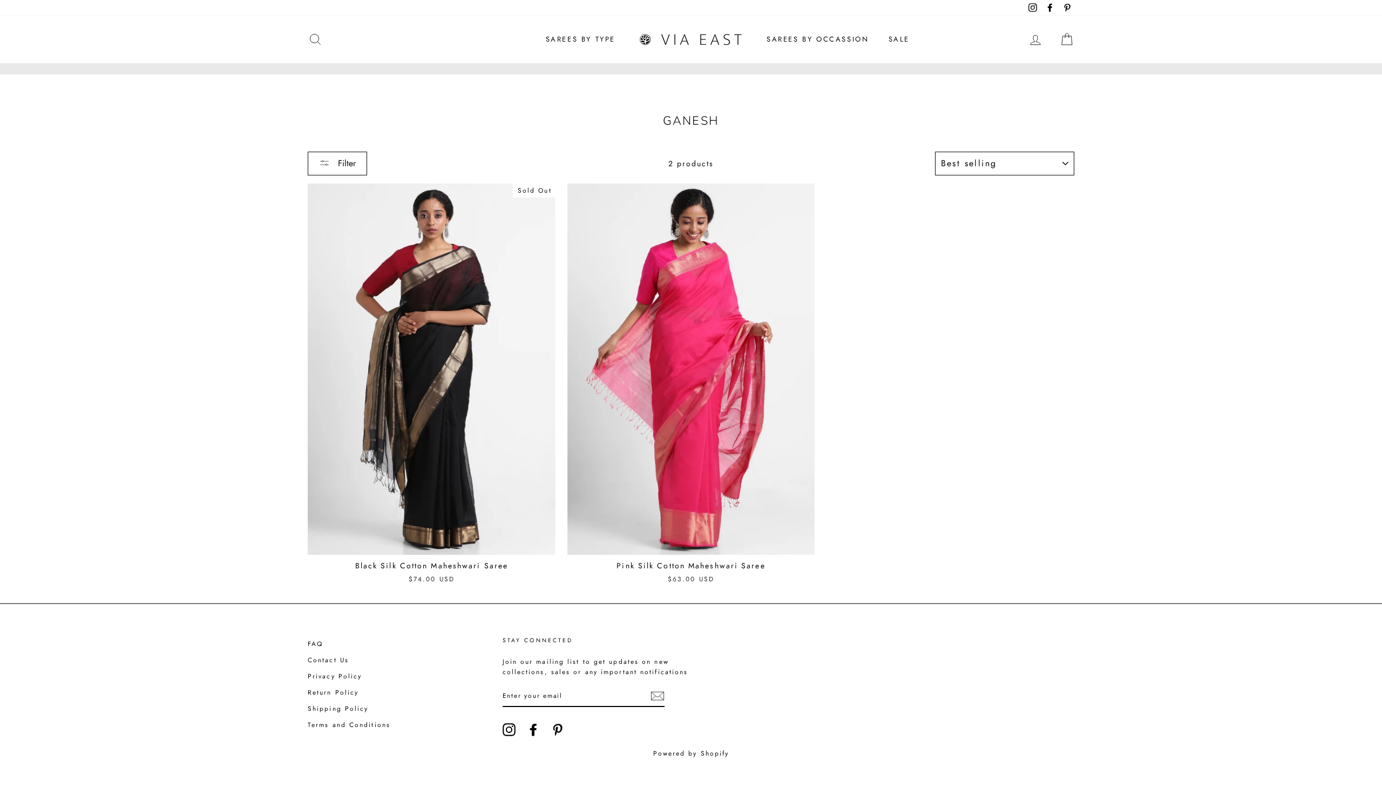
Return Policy (333, 692)
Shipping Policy (338, 708)
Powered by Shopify (691, 753)
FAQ (315, 643)
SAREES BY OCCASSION (818, 39)
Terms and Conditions (349, 724)
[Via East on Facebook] (533, 729)
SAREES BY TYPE (580, 39)
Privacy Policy (335, 676)
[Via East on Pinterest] (557, 729)
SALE (899, 39)
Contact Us (328, 659)
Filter (345, 163)
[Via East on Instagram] (509, 729)
